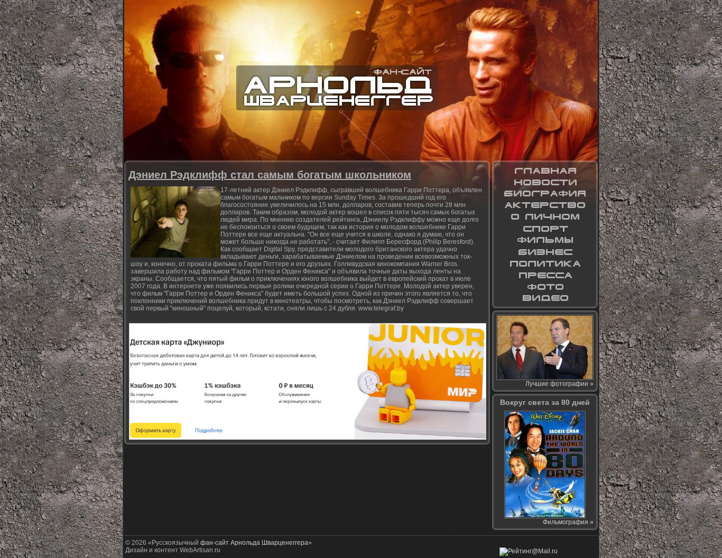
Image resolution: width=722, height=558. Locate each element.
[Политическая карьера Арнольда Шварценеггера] (545, 263)
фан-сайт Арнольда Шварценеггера (254, 542)
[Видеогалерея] (545, 298)
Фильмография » (568, 522)
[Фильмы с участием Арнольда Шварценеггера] (545, 240)
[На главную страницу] (545, 170)
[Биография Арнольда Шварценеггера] (545, 194)
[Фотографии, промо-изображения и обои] (545, 286)
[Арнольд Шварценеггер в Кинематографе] (545, 205)
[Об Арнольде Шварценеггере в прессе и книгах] (545, 275)
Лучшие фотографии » (559, 383)
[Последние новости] (545, 182)
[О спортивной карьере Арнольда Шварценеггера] (545, 228)
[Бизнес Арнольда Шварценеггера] (545, 252)
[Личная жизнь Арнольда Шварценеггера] (545, 217)
